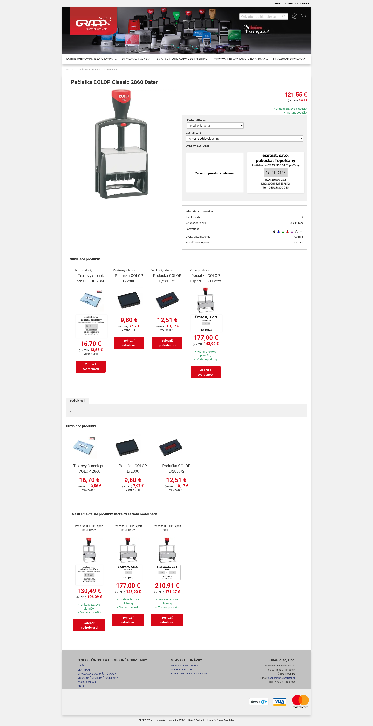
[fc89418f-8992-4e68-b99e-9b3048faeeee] (275, 173)
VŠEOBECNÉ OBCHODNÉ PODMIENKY (98, 678)
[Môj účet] (295, 16)
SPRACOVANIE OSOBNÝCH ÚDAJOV (97, 674)
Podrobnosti (77, 400)
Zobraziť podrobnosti (90, 366)
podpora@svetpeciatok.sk (281, 678)
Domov (70, 69)
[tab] (77, 401)
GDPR (81, 686)
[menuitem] (90, 59)
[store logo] (94, 22)
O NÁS (277, 3)
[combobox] (263, 16)
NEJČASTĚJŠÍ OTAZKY (185, 665)
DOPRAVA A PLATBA (296, 3)
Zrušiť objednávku (87, 682)
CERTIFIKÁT (84, 669)
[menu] (186, 59)
